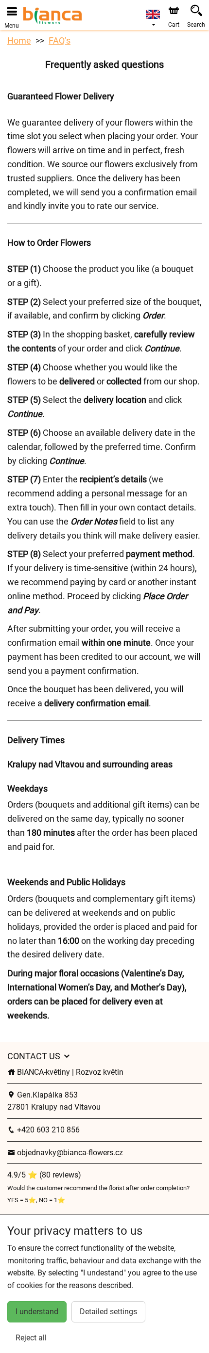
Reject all (31, 1337)
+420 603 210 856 (47, 1129)
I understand (37, 1311)
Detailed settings (108, 1311)
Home (19, 40)
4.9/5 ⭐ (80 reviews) (44, 1174)
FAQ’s (59, 40)
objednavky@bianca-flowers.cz (69, 1152)
